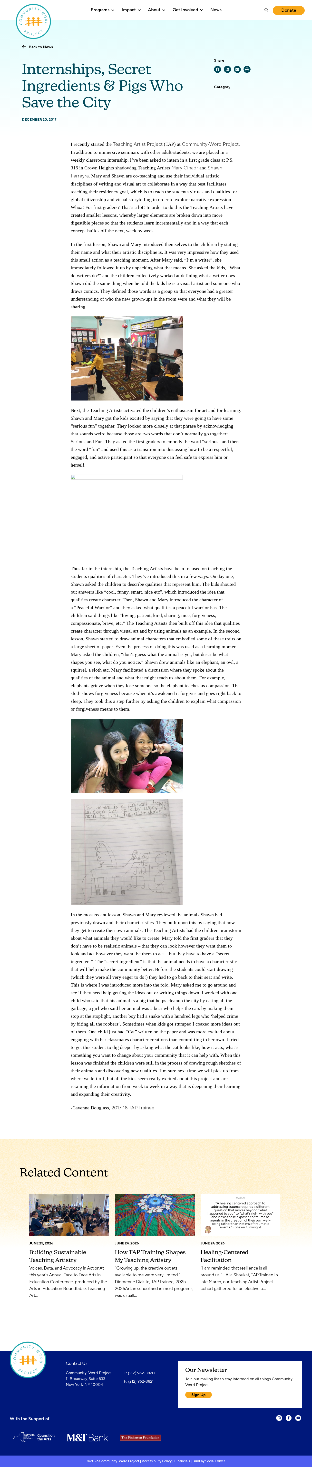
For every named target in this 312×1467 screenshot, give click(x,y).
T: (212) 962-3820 (139, 1373)
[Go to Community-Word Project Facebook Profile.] (288, 1421)
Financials (182, 1461)
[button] (266, 10)
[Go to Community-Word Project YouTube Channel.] (298, 1421)
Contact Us (77, 1363)
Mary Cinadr (184, 168)
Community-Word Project (210, 144)
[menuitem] (102, 10)
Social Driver (215, 1461)
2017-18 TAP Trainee (132, 1108)
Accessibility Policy (157, 1461)
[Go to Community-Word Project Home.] (33, 10)
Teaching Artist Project (138, 144)
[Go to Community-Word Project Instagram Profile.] (279, 1421)
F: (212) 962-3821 (139, 1381)
